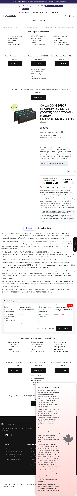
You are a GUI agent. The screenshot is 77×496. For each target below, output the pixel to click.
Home (5, 27)
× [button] (74, 385)
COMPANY (33, 20)
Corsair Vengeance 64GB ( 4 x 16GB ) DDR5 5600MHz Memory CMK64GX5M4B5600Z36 (15, 56)
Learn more (12, 486)
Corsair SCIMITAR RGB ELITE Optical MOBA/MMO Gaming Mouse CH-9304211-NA (63, 309)
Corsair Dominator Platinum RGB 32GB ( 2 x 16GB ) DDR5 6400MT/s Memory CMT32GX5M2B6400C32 (61, 56)
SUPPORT (43, 20)
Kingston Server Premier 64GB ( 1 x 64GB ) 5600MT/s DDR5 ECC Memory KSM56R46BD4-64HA (61, 362)
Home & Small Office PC (13, 459)
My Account (35, 465)
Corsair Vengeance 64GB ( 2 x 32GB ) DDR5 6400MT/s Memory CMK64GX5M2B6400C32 (38, 89)
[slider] (38, 1)
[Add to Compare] (73, 171)
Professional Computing (13, 457)
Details (29, 228)
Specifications (44, 228)
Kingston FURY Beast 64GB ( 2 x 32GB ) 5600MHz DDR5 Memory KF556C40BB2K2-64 (38, 362)
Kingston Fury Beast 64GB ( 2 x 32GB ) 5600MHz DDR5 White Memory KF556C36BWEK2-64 (15, 362)
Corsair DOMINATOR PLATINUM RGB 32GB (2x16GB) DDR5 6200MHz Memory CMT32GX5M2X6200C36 (28, 309)
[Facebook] (13, 435)
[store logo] (9, 16)
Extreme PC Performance (14, 454)
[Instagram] (8, 435)
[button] (14, 107)
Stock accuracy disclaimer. (48, 135)
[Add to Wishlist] (69, 171)
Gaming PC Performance (14, 451)
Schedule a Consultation (54, 6)
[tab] (29, 228)
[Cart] (70, 16)
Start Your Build (10, 449)
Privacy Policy (35, 462)
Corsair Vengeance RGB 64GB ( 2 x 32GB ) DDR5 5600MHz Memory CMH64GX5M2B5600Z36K (38, 56)
